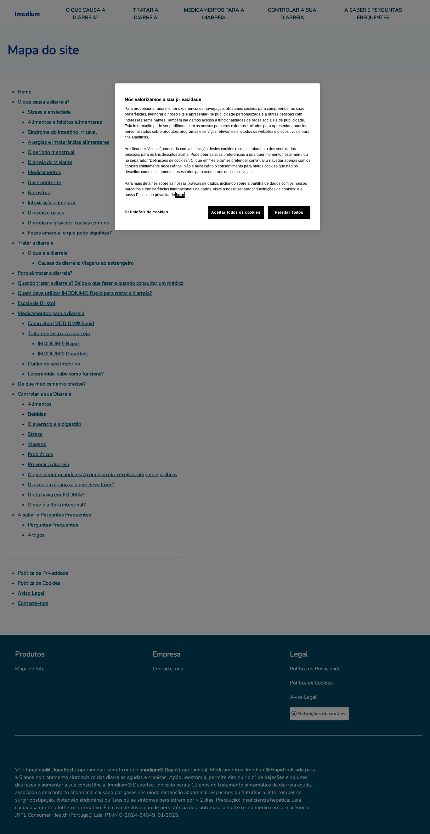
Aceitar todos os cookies (236, 212)
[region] (217, 156)
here (180, 195)
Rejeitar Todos (289, 212)
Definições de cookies (146, 212)
